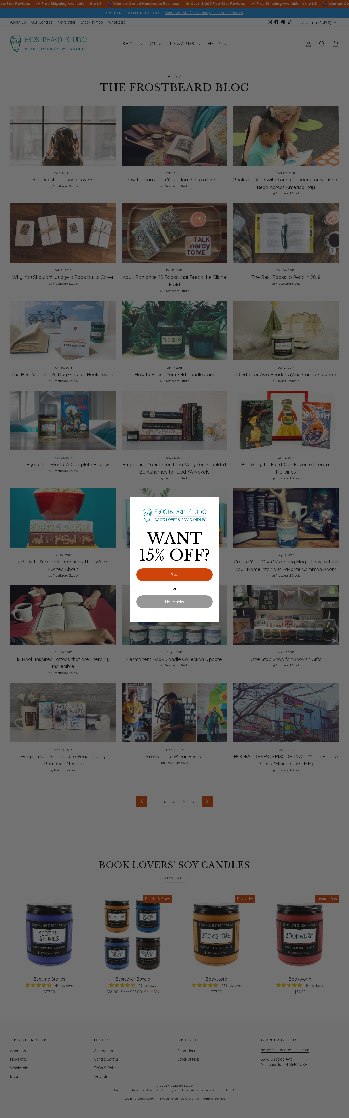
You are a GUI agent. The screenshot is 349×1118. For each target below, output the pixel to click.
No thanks (174, 601)
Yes (175, 575)
